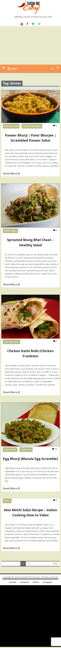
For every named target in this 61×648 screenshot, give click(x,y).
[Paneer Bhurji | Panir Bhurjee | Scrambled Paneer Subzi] (30, 122)
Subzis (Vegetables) (32, 126)
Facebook (24, 582)
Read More (10, 173)
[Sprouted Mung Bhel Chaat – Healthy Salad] (30, 226)
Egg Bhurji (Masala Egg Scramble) (30, 458)
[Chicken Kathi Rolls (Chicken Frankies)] (30, 337)
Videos (7, 500)
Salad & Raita (10, 230)
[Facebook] (27, 23)
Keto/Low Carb (11, 126)
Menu (14, 68)
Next (55, 563)
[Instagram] (39, 23)
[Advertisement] (30, 45)
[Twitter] (33, 23)
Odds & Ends (10, 449)
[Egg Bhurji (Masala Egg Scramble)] (30, 445)
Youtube (12, 582)
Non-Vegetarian (11, 341)
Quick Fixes (26, 449)
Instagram (47, 582)
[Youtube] (21, 23)
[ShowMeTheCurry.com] (3, 68)
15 (55, 448)
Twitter (35, 582)
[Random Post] (52, 69)
